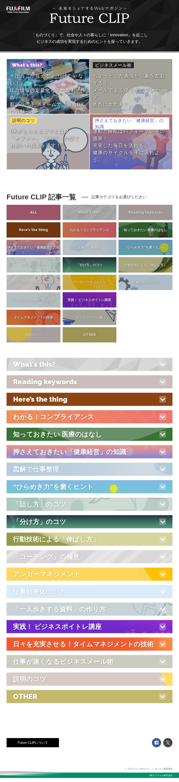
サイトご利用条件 (163, 769)
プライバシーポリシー (139, 769)
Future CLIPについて (33, 742)
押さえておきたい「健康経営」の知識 (33, 254)
